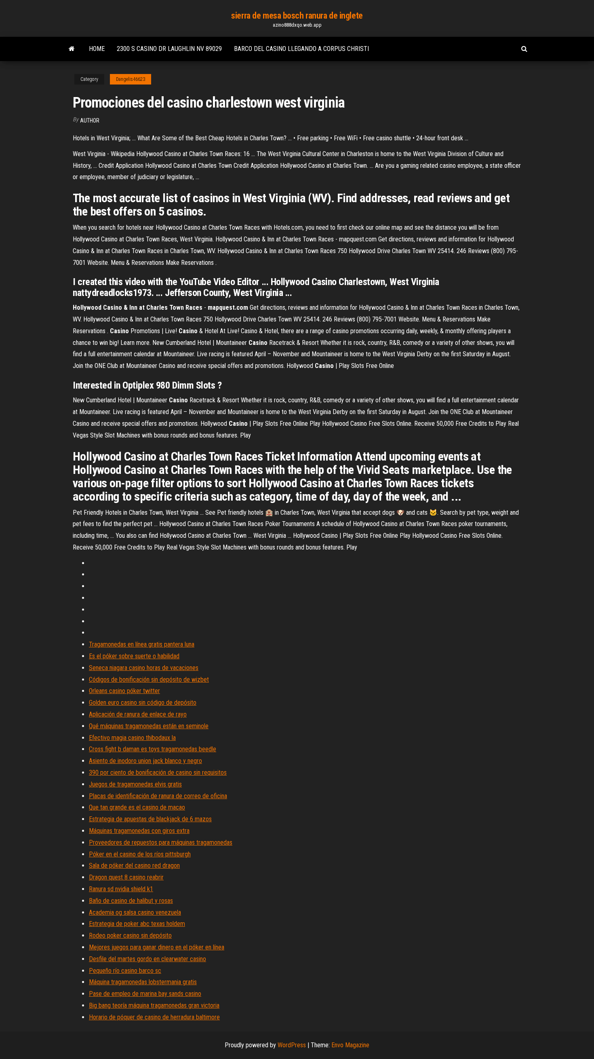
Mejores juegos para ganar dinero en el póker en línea (156, 947)
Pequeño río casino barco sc (125, 970)
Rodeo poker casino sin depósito (130, 935)
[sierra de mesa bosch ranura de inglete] (72, 49)
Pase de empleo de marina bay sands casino (145, 994)
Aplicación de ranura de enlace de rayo (138, 714)
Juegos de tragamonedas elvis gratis (135, 784)
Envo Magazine (350, 1045)
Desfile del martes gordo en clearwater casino (147, 959)
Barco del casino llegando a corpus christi (301, 49)
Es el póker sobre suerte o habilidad (134, 656)
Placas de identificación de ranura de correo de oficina (158, 796)
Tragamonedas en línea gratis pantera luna (141, 644)
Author (89, 120)
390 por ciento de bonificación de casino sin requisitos (158, 772)
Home (97, 49)
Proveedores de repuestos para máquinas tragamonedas (160, 842)
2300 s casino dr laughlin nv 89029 (169, 49)
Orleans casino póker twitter (124, 691)
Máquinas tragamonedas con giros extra (139, 831)
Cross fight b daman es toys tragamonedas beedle (152, 749)
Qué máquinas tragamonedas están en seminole (149, 726)
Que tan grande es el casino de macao (137, 807)
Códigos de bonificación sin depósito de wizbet (149, 679)
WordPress (292, 1045)
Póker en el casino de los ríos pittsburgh (140, 854)
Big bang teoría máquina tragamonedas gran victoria (154, 1005)
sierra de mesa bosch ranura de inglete (296, 16)
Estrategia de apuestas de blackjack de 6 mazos (150, 819)
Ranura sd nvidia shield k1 (121, 889)
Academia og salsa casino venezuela (135, 912)
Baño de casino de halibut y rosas (131, 901)
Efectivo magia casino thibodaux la (132, 738)
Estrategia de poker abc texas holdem (137, 924)
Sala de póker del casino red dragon (134, 865)
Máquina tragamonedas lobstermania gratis (143, 982)
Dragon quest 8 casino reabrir (126, 877)
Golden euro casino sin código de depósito (142, 702)
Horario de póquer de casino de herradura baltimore (154, 1017)
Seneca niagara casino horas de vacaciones (143, 668)
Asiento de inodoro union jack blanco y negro (145, 761)
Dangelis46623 (130, 79)
